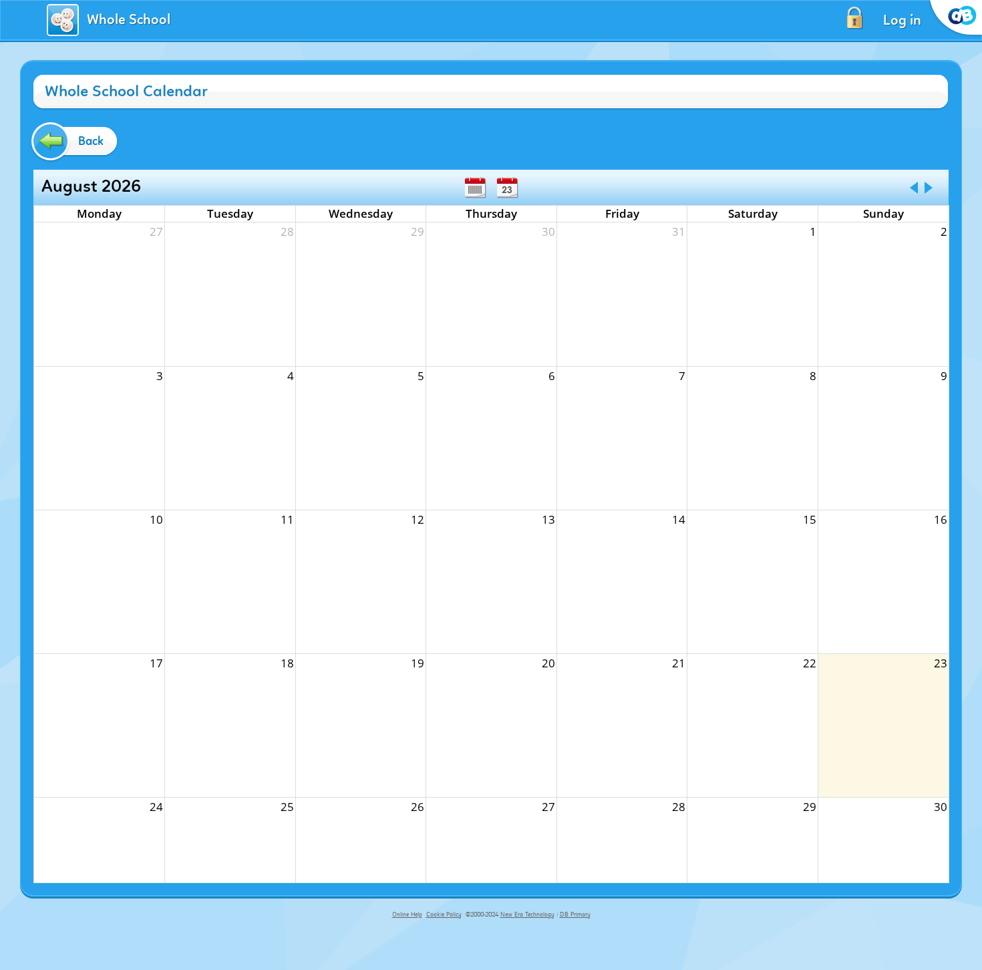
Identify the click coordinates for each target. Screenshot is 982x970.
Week (475, 187)
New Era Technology (527, 915)
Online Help (407, 915)
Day (507, 187)
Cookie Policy (444, 915)
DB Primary (575, 915)
